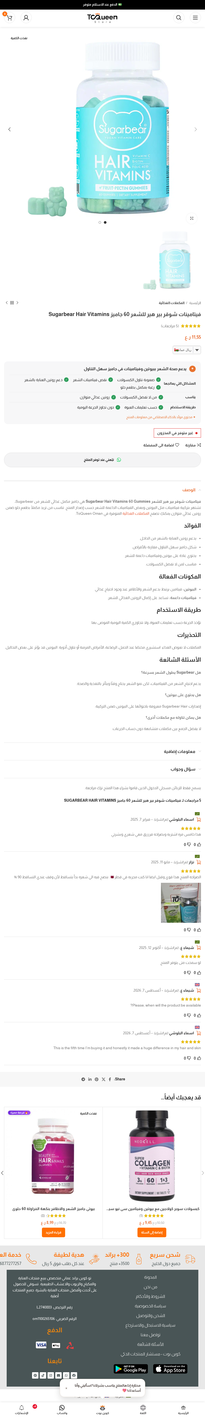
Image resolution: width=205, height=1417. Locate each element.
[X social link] (103, 1079)
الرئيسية (195, 303)
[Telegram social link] (83, 1079)
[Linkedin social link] (90, 1079)
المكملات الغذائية (171, 303)
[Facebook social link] (110, 1079)
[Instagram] (51, 1375)
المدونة (150, 1277)
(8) (43, 1216)
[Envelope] (58, 1375)
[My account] (26, 17)
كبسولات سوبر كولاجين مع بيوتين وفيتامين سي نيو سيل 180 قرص (144, 1209)
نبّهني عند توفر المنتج (99, 460)
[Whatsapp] (66, 1375)
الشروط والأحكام (150, 1296)
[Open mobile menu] (195, 17)
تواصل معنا (150, 1334)
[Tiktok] (43, 1375)
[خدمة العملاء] (31, 1259)
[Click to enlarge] (191, 218)
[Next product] (6, 303)
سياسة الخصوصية (150, 1306)
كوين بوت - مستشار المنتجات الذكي (150, 1354)
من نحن (150, 1286)
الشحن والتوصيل (150, 1315)
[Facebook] (74, 1375)
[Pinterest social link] (96, 1079)
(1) (141, 1216)
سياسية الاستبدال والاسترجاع (150, 1325)
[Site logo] (102, 17)
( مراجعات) (170, 326)
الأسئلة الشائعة (150, 1344)
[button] (151, 1232)
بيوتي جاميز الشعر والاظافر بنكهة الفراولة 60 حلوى (53, 1209)
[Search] (179, 17)
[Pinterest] (35, 1375)
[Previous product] (17, 303)
